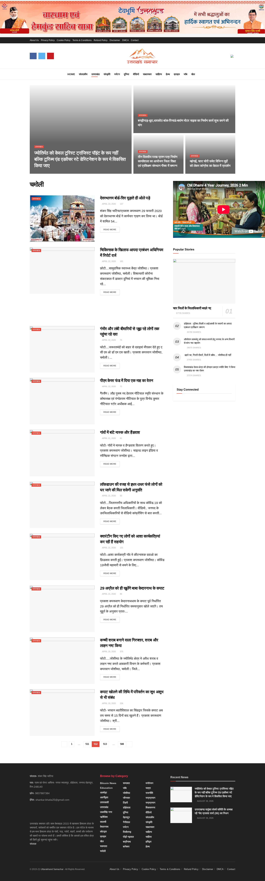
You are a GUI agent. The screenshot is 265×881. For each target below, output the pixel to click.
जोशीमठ (126, 792)
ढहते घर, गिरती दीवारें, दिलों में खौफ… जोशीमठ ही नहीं (207, 355)
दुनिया (126, 74)
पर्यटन (117, 74)
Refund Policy (100, 40)
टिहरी (125, 802)
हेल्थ (168, 74)
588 (122, 744)
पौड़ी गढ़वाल (128, 836)
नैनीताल (126, 822)
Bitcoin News (108, 783)
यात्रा (148, 788)
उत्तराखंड (95, 74)
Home (71, 74)
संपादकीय (83, 74)
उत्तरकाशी (104, 802)
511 (87, 744)
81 (120, 438)
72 (120, 386)
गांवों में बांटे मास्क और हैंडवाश (120, 432)
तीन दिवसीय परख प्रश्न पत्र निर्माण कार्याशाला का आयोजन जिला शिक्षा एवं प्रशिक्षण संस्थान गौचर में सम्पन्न (157, 161)
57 (213, 173)
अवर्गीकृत (104, 797)
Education (106, 787)
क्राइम (177, 74)
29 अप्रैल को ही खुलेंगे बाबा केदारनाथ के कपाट (132, 588)
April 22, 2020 (109, 261)
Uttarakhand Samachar (52, 869)
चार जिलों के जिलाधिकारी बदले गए (192, 308)
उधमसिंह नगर (106, 812)
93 (120, 496)
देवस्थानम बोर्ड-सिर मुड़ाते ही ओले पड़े (125, 198)
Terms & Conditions (82, 40)
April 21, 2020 (109, 438)
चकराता (103, 846)
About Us (34, 40)
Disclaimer (115, 40)
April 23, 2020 (109, 204)
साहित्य (159, 74)
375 (121, 651)
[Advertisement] (97, 309)
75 (120, 340)
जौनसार (126, 797)
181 (121, 261)
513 (105, 744)
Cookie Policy (63, 40)
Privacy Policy (48, 40)
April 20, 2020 (109, 651)
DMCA (125, 40)
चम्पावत (126, 783)
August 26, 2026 (44, 173)
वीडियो (136, 74)
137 (121, 204)
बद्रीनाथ (127, 841)
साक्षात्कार (147, 74)
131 (121, 548)
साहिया (149, 836)
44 (161, 132)
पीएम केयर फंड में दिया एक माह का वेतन (126, 380)
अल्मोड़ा (103, 792)
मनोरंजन (149, 783)
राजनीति (149, 792)
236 (121, 703)
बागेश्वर (126, 846)
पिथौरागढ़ (127, 831)
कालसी (103, 821)
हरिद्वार (148, 841)
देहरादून (126, 817)
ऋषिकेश (104, 816)
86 (120, 594)
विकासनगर (150, 807)
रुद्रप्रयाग (150, 797)
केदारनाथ (104, 826)
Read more (109, 229)
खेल (193, 74)
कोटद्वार (103, 831)
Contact (134, 40)
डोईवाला (126, 807)
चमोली (103, 851)
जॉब (185, 74)
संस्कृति (107, 74)
